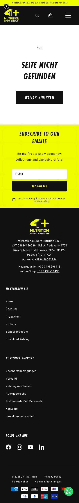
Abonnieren (39, 186)
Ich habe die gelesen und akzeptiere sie (42, 199)
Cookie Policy (20, 481)
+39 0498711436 (48, 271)
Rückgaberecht (16, 393)
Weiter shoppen (39, 97)
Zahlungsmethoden (19, 386)
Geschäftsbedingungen (21, 371)
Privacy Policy (53, 476)
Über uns (12, 309)
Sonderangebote (17, 331)
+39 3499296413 (49, 266)
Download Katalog (18, 339)
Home (10, 301)
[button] (68, 15)
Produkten (13, 316)
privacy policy (41, 201)
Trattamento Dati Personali (24, 401)
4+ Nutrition (30, 476)
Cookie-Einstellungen (48, 481)
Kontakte (12, 408)
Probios (11, 324)
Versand (11, 378)
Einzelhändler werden (20, 416)
